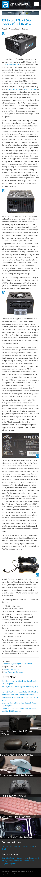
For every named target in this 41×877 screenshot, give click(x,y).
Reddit (32, 846)
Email (4, 849)
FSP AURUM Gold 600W (10, 65)
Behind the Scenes (8, 858)
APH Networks (20, 4)
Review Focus (29, 861)
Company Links (22, 858)
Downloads (18, 861)
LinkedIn (25, 846)
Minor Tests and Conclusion (13, 672)
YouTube (5, 846)
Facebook (13, 846)
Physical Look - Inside (11, 669)
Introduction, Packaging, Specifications (17, 664)
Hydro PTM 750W (30, 89)
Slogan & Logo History (10, 863)
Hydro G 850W (14, 89)
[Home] (5, 4)
